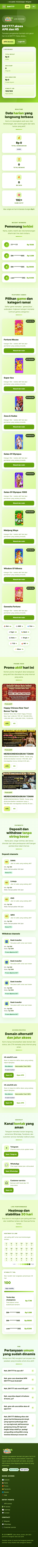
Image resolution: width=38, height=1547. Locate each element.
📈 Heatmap (6, 1510)
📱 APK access (7, 1503)
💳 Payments (6, 1489)
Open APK (20, 1075)
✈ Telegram (6, 1521)
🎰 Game (5, 1483)
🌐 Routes (5, 1492)
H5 (34, 6)
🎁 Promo (5, 1486)
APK (27, 6)
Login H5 (21, 42)
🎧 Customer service (9, 1527)
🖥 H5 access (6, 1506)
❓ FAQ (4, 1495)
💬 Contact (5, 1513)
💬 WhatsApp (6, 1524)
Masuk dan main (19, 350)
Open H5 (9, 1075)
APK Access (8, 42)
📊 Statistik (5, 1480)
